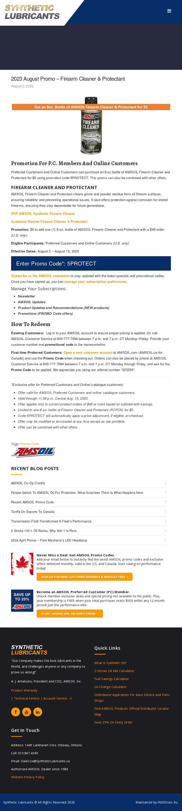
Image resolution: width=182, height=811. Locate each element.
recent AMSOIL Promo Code (32, 502)
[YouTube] (26, 711)
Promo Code (29, 444)
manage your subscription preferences (95, 281)
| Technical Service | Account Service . (40, 698)
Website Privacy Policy (27, 777)
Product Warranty (24, 690)
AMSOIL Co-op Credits (28, 483)
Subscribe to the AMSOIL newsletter (40, 275)
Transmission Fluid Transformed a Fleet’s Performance (51, 521)
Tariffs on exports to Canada (32, 511)
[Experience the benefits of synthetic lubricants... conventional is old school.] (35, 11)
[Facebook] (15, 711)
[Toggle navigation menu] (169, 11)
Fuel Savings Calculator (111, 679)
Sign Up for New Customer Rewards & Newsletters (83, 577)
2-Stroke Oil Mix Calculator (114, 671)
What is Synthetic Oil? (110, 663)
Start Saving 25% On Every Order (68, 614)
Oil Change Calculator (110, 687)
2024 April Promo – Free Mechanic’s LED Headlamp (49, 540)
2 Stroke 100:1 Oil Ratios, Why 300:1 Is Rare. (44, 530)
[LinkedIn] (37, 711)
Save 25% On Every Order (113, 722)
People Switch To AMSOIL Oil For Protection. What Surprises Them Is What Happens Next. (77, 492)
